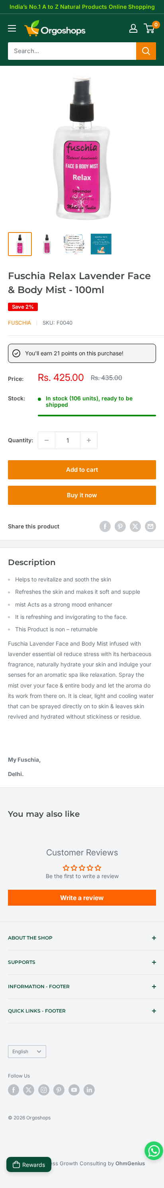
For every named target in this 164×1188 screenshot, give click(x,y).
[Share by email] (150, 526)
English (20, 1051)
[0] (149, 28)
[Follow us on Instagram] (43, 1089)
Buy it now (82, 495)
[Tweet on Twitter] (135, 526)
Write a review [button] (82, 898)
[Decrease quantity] (46, 440)
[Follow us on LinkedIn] (89, 1089)
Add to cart (82, 469)
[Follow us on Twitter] (28, 1089)
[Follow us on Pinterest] (58, 1089)
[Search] (146, 51)
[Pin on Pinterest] (120, 526)
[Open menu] (12, 28)
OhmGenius (130, 1163)
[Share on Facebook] (105, 526)
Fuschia (19, 322)
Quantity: (20, 440)
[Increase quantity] (88, 440)
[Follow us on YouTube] (74, 1089)
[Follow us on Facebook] (13, 1089)
